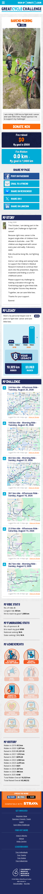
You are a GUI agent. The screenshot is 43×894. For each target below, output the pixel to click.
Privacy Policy (27, 883)
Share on (21, 191)
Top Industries (21, 861)
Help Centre (21, 841)
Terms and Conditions (18, 883)
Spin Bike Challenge (21, 825)
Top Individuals (21, 852)
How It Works (21, 836)
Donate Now (21, 126)
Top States (21, 858)
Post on (20, 176)
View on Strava (34, 417)
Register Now (21, 816)
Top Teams (21, 855)
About (21, 838)
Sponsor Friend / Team (21, 819)
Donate (30, 2)
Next (38, 337)
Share (12, 797)
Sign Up (21, 2)
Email (22, 797)
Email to (19, 183)
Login (38, 2)
